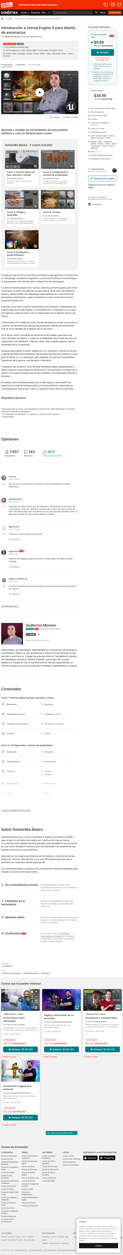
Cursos (9, 19)
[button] (49, 13)
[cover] (39, 92)
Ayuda (44, 1240)
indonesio (6, 56)
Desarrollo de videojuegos (11, 973)
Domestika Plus (29, 1240)
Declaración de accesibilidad (66, 1250)
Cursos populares (69, 1162)
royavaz (12, 476)
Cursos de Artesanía (29, 1169)
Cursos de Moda (7, 1189)
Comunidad (35, 64)
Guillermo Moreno (12, 36)
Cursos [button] (24, 12)
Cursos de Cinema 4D (50, 1169)
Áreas (25, 1152)
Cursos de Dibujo (28, 1166)
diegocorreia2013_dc (18, 579)
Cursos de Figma (48, 1181)
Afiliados (45, 1243)
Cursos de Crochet (29, 1203)
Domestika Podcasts (16, 1240)
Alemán (29, 53)
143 (26, 47)
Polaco (48, 53)
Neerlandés (56, 53)
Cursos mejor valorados (71, 1159)
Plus (44, 12)
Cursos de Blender (49, 1178)
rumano (70, 53)
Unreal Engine (96, 204)
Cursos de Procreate (50, 1166)
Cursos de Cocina (7, 1208)
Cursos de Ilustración (9, 1156)
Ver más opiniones (9, 606)
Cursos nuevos (68, 1156)
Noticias (61, 1237)
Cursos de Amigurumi (30, 1206)
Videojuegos (45, 973)
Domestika (45, 1237)
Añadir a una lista (72, 117)
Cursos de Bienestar (8, 1216)
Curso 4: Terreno (52, 212)
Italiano (42, 53)
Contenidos (20, 64)
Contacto (54, 1237)
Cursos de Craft (7, 1159)
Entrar (102, 12)
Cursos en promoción (71, 1165)
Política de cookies (50, 1250)
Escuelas (4, 1240)
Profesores (65, 1243)
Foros (24, 1237)
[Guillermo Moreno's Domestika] (39, 634)
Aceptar (98, 1246)
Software (47, 1152)
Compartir (56, 117)
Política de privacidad (36, 1250)
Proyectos (35, 12)
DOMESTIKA (9, 13)
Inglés (14, 53)
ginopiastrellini (15, 499)
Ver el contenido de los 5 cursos (17, 810)
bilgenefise (13, 551)
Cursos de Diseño (8, 1172)
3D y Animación (7, 966)
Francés (36, 53)
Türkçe (64, 53)
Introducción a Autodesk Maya (101, 1018)
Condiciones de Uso (21, 1250)
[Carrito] (96, 13)
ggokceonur (14, 526)
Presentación (6, 64)
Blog (66, 1237)
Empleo (18, 1237)
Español (8, 53)
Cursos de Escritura (8, 1186)
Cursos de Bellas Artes (30, 1178)
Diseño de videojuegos (31, 973)
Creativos (30, 1237)
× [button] (121, 4)
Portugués (21, 53)
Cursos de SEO (27, 1189)
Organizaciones (54, 1243)
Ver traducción (14, 539)
